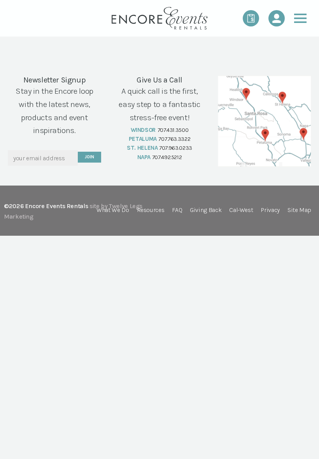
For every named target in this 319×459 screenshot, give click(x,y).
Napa (144, 157)
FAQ (177, 210)
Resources (151, 210)
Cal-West (241, 210)
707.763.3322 (174, 138)
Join (89, 156)
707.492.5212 (167, 157)
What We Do (112, 210)
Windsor (143, 129)
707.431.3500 (173, 129)
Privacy (270, 210)
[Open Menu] (300, 18)
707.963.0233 (175, 147)
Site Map (299, 210)
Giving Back (205, 210)
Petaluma (143, 138)
